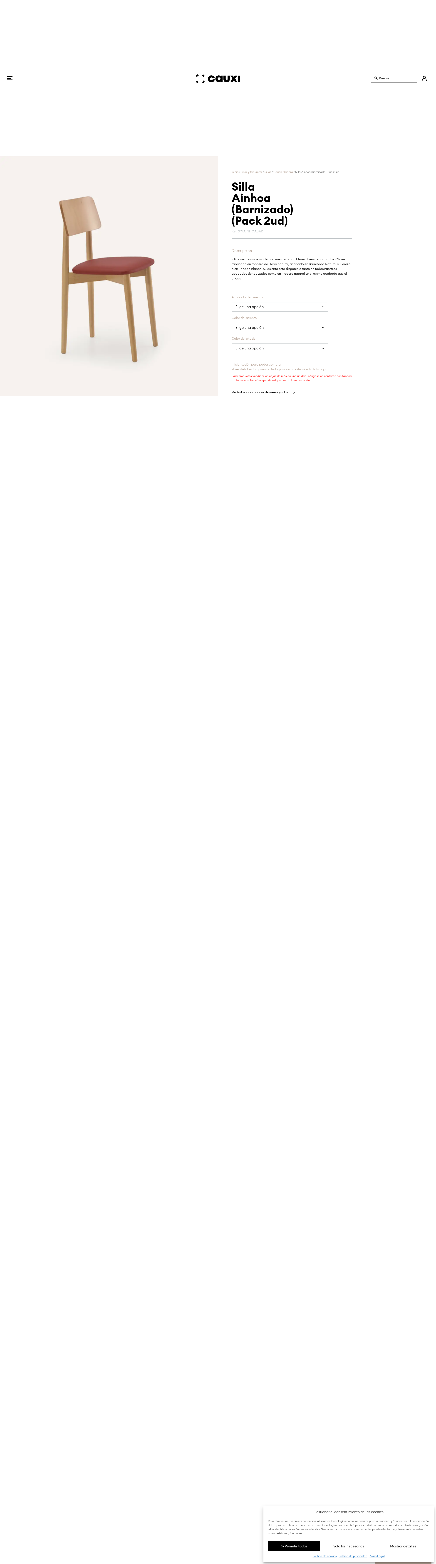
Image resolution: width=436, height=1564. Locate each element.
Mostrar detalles (403, 1546)
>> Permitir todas (294, 1546)
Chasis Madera (283, 172)
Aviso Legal (377, 1556)
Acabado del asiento (247, 297)
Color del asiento (244, 318)
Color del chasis (243, 339)
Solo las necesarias (348, 1546)
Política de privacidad (353, 1556)
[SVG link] (9, 78)
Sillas (268, 172)
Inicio (235, 172)
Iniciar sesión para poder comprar (257, 364)
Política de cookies (325, 1556)
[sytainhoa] (109, 276)
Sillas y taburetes (251, 172)
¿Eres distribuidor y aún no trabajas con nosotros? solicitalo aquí (279, 369)
